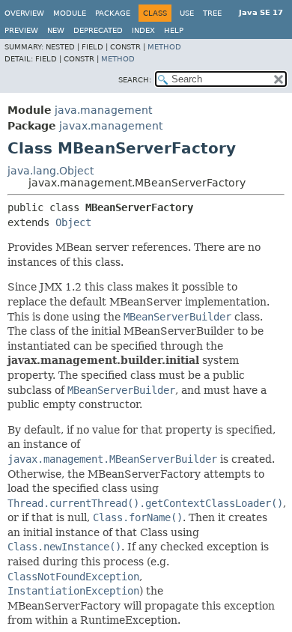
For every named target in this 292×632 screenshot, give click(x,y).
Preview (21, 30)
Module (69, 13)
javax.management (110, 126)
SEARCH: (134, 80)
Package (112, 13)
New (55, 30)
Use (187, 13)
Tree (212, 13)
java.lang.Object (50, 171)
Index (143, 30)
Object (73, 222)
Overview (24, 13)
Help (173, 30)
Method (164, 47)
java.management (103, 110)
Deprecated (98, 30)
